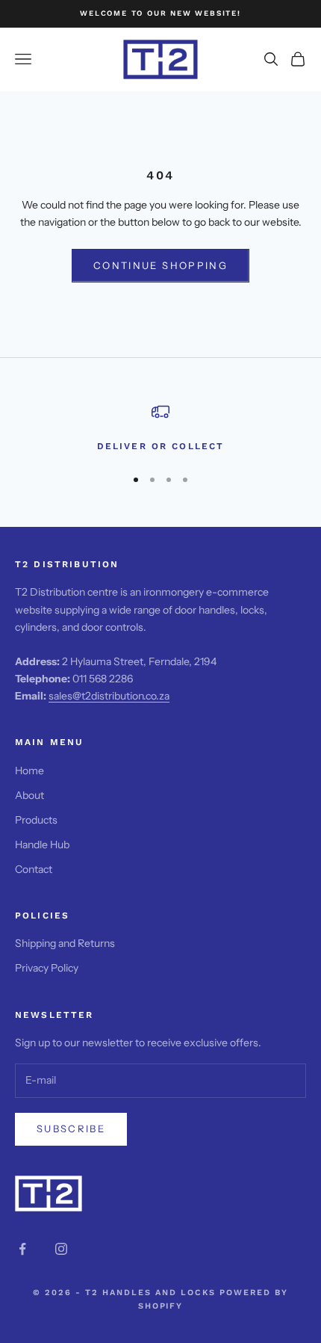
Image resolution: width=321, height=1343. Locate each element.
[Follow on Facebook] (22, 1248)
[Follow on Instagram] (61, 1248)
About (29, 795)
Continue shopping (160, 265)
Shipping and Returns (65, 943)
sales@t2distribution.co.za (109, 696)
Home (29, 770)
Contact (33, 869)
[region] (160, 428)
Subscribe (71, 1128)
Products (36, 820)
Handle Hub (42, 844)
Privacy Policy (46, 968)
